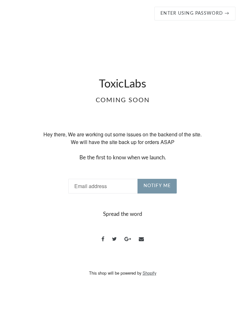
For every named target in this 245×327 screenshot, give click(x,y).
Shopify (149, 273)
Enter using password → (194, 13)
